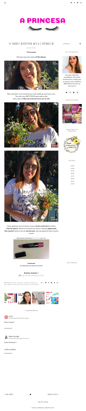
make (14, 282)
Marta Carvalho (14, 336)
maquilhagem (29, 282)
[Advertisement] (72, 223)
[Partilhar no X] (46, 282)
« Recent (8, 394)
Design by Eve (49, 408)
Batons (8, 282)
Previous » (53, 394)
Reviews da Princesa (22, 284)
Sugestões (35, 284)
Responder (8, 328)
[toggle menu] (5, 3)
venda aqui (36, 238)
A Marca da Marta (10, 349)
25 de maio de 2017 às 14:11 (19, 338)
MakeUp (20, 282)
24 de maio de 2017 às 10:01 (19, 318)
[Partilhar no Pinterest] (51, 282)
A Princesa (40, 408)
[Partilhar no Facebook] (48, 282)
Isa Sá (11, 316)
